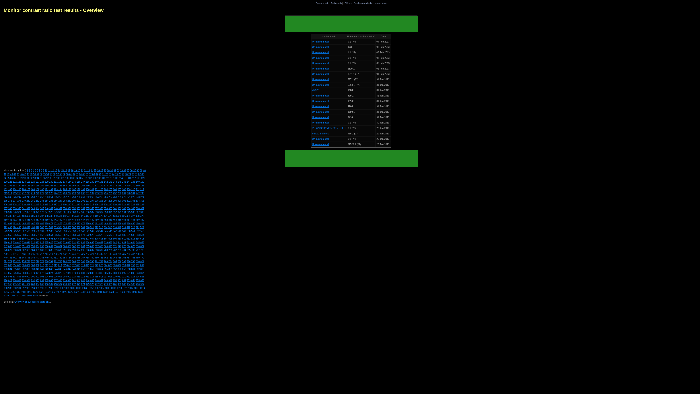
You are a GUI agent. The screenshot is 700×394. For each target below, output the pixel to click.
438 (42, 219)
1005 (90, 288)
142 (106, 181)
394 (124, 212)
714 (28, 254)
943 (83, 280)
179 (133, 185)
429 (142, 216)
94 (37, 178)
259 (74, 197)
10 (46, 170)
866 (15, 273)
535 (60, 231)
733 (115, 254)
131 (56, 181)
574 (97, 235)
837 (24, 269)
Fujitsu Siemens (320, 133)
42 (8, 174)
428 (137, 216)
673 (124, 246)
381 (65, 212)
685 (37, 250)
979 (106, 284)
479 (88, 223)
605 (97, 238)
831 (137, 265)
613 (133, 238)
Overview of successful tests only (32, 301)
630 (69, 242)
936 (51, 280)
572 (88, 235)
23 (88, 170)
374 (33, 212)
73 (110, 174)
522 (142, 227)
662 (74, 246)
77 (123, 174)
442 (60, 219)
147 (129, 181)
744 (24, 257)
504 (60, 227)
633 (83, 242)
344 (37, 208)
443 (65, 219)
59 (64, 174)
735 (124, 254)
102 (67, 178)
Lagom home (380, 3)
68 (93, 174)
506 (69, 227)
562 (42, 235)
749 (46, 257)
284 (46, 200)
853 (97, 269)
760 (97, 257)
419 (96, 216)
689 (56, 250)
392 (115, 212)
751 (56, 257)
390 (106, 212)
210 (133, 189)
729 (96, 254)
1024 (58, 292)
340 (19, 208)
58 (60, 174)
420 (101, 216)
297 (106, 200)
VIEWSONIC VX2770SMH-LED (328, 128)
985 (133, 284)
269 (119, 197)
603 (88, 238)
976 (92, 284)
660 (65, 246)
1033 (111, 292)
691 (65, 250)
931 (28, 280)
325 (92, 204)
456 (124, 219)
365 (133, 208)
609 (115, 238)
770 (142, 257)
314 (42, 204)
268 (115, 197)
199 (83, 189)
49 (31, 174)
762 (106, 257)
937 (56, 280)
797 (124, 261)
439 (46, 219)
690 (60, 250)
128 (42, 181)
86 (11, 178)
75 (116, 174)
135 (74, 181)
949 (110, 280)
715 (33, 254)
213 (5, 193)
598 (65, 238)
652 (28, 246)
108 (94, 178)
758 (88, 257)
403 (24, 216)
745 (28, 257)
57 (57, 174)
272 (133, 197)
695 (83, 250)
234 (101, 193)
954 (133, 280)
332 (124, 204)
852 (92, 269)
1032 (105, 292)
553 (142, 231)
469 (42, 223)
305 (142, 200)
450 (97, 219)
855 (106, 269)
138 (88, 181)
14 (59, 170)
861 (133, 269)
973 (78, 284)
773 (15, 261)
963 (33, 284)
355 (88, 208)
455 (119, 219)
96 (44, 178)
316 (51, 204)
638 (106, 242)
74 (113, 174)
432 (15, 219)
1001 (66, 288)
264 (97, 197)
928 (15, 280)
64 (80, 174)
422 (110, 216)
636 (97, 242)
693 (74, 250)
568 (69, 235)
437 (37, 219)
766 (124, 257)
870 (33, 273)
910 (74, 276)
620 (24, 242)
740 (5, 257)
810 (42, 265)
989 (10, 288)
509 (83, 227)
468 (37, 223)
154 (19, 185)
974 (83, 284)
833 (5, 269)
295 (97, 200)
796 (119, 261)
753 (65, 257)
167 (78, 185)
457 (129, 219)
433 (19, 219)
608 (110, 238)
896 (10, 276)
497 (28, 227)
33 (121, 170)
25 (95, 170)
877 (65, 273)
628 (60, 242)
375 (37, 212)
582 (133, 235)
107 (90, 178)
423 (115, 216)
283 (42, 200)
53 (44, 174)
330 (115, 204)
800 (138, 261)
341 (24, 208)
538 (74, 231)
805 (19, 265)
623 (37, 242)
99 (54, 178)
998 (51, 288)
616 (5, 242)
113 (116, 178)
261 (83, 197)
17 (69, 170)
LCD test (347, 3)
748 (42, 257)
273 (138, 197)
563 (46, 235)
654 (37, 246)
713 (24, 254)
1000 (60, 288)
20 (78, 170)
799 (133, 261)
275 (5, 200)
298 (110, 200)
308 (15, 204)
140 (97, 181)
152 (10, 185)
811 (46, 265)
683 (28, 250)
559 (28, 235)
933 (37, 280)
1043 (29, 295)
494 (15, 227)
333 (128, 204)
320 (69, 204)
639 (110, 242)
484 (110, 223)
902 (37, 276)
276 (10, 200)
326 (96, 204)
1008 (107, 288)
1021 (41, 292)
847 (69, 269)
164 (65, 185)
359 (106, 208)
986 (138, 284)
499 (37, 227)
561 (37, 235)
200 (88, 189)
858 (119, 269)
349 (60, 208)
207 (119, 189)
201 (92, 189)
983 (124, 284)
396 (133, 212)
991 (19, 288)
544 (101, 231)
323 (83, 204)
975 (88, 284)
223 (51, 193)
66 (87, 174)
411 (60, 216)
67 (90, 174)
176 (119, 185)
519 (128, 227)
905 (51, 276)
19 (75, 170)
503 (56, 227)
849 (78, 269)
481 (97, 223)
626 (51, 242)
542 (92, 231)
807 (28, 265)
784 (65, 261)
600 (74, 238)
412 (65, 216)
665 (88, 246)
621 (28, 242)
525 (15, 231)
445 (74, 219)
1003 (78, 288)
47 (24, 174)
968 (56, 284)
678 (5, 250)
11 (49, 170)
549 (124, 231)
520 (133, 227)
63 (77, 174)
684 (33, 250)
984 (129, 284)
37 (134, 170)
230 (83, 193)
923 (133, 276)
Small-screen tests (363, 3)
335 (137, 204)
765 (119, 257)
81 (136, 174)
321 (74, 204)
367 (142, 208)
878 (69, 273)
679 (10, 250)
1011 (124, 288)
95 (41, 178)
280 (28, 200)
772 (10, 261)
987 (142, 284)
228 (74, 193)
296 (101, 200)
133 (65, 181)
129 (46, 181)
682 (24, 250)
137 (83, 181)
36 (131, 170)
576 (106, 235)
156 (28, 185)
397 (138, 212)
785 (69, 261)
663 (78, 246)
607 (106, 238)
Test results (336, 3)
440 (51, 219)
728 (92, 254)
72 (106, 174)
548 (119, 231)
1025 (64, 292)
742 (15, 257)
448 (88, 219)
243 (142, 193)
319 (65, 204)
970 (65, 284)
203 (101, 189)
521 (137, 227)
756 (78, 257)
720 (55, 254)
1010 (119, 288)
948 (106, 280)
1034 (117, 292)
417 (87, 216)
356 (92, 208)
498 (33, 227)
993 (28, 288)
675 (133, 246)
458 (133, 219)
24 (92, 170)
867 (19, 273)
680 (15, 250)
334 (133, 204)
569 (74, 235)
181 (142, 185)
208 (124, 189)
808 (33, 265)
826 (115, 265)
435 (28, 219)
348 (56, 208)
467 (33, 223)
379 (56, 212)
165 (69, 185)
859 (124, 269)
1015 (6, 292)
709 (5, 254)
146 (124, 181)
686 (42, 250)
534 (56, 231)
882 (88, 273)
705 (129, 250)
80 (133, 174)
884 (97, 273)
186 (24, 189)
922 (128, 276)
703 (119, 250)
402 (19, 216)
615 (142, 238)
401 (15, 216)
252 (42, 197)
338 (10, 208)
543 (97, 231)
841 (42, 269)
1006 (95, 288)
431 (10, 219)
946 (97, 280)
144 (115, 181)
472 (56, 223)
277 (15, 200)
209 (129, 189)
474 (65, 223)
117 (134, 178)
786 (74, 261)
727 (87, 254)
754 (69, 257)
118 (138, 178)
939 (65, 280)
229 (78, 193)
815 (65, 265)
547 (115, 231)
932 (33, 280)
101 (63, 178)
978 (101, 284)
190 (42, 189)
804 (15, 265)
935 (46, 280)
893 (138, 273)
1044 (35, 295)
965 (42, 284)
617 (10, 242)
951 (119, 280)
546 (110, 231)
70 (100, 174)
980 (110, 284)
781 (51, 261)
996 (42, 288)
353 (78, 208)
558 (24, 235)
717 (42, 254)
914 (92, 276)
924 (137, 276)
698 (97, 250)
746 (33, 257)
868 (24, 273)
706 (133, 250)
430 (5, 219)
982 (119, 284)
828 (124, 265)
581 (129, 235)
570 (78, 235)
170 (92, 185)
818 (78, 265)
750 (51, 257)
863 (142, 269)
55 (51, 174)
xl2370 (315, 90)
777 (33, 261)
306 (5, 204)
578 (115, 235)
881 (83, 273)
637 (101, 242)
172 (101, 185)
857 (115, 269)
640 (115, 242)
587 (15, 238)
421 (106, 216)
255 (56, 197)
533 (51, 231)
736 (128, 254)
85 (8, 178)
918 (110, 276)
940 (69, 280)
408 (46, 216)
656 (46, 246)
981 (115, 284)
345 (42, 208)
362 (119, 208)
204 (106, 189)
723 (69, 254)
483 (106, 223)
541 (88, 231)
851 (88, 269)
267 (110, 197)
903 (42, 276)
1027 (76, 292)
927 (10, 280)
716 (37, 254)
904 (46, 276)
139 (92, 181)
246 (15, 197)
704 (124, 250)
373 (28, 212)
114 (121, 178)
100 (58, 178)
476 (74, 223)
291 (78, 200)
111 (108, 178)
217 (24, 193)
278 (19, 200)
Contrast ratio (322, 3)
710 (10, 254)
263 (92, 197)
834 (10, 269)
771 (5, 261)
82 (139, 174)
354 (83, 208)
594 (46, 238)
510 (88, 227)
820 (87, 265)
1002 (72, 288)
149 (138, 181)
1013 (136, 288)
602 (83, 238)
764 (115, 257)
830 (133, 265)
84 (5, 178)
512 (96, 227)
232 (92, 193)
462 (10, 223)
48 (28, 174)
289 (69, 200)
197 (74, 189)
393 (119, 212)
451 (101, 219)
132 (60, 181)
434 (24, 219)
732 (110, 254)
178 (129, 185)
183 (10, 189)
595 (51, 238)
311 (28, 204)
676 (138, 246)
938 (60, 280)
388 (97, 212)
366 (138, 208)
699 (101, 250)
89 (21, 178)
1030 (93, 292)
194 (60, 189)
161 (51, 185)
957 (5, 284)
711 (14, 254)
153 (15, 185)
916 (101, 276)
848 (74, 269)
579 (119, 235)
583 (138, 235)
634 (88, 242)
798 (129, 261)
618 (15, 242)
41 (5, 174)
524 (10, 231)
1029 (87, 292)
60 (67, 174)
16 (65, 170)
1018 (23, 292)
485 (115, 223)
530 (37, 231)
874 (51, 273)
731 (106, 254)
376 (42, 212)
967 (51, 284)
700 (106, 250)
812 (51, 265)
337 (5, 208)
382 (69, 212)
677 (142, 246)
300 (119, 200)
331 (119, 204)
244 (5, 197)
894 (142, 273)
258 (69, 197)
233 (97, 193)
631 (74, 242)
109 (99, 178)
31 (115, 170)
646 (142, 242)
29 (108, 170)
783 (60, 261)
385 (83, 212)
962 (28, 284)
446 (78, 219)
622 (33, 242)
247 (19, 197)
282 (37, 200)
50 (34, 174)
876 (60, 273)
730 (101, 254)
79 (129, 174)
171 (97, 185)
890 (124, 273)
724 (74, 254)
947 (101, 280)
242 (138, 193)
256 (60, 197)
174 (110, 185)
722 (65, 254)
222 (46, 193)
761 (101, 257)
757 (83, 257)
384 (78, 212)
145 (119, 181)
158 (37, 185)
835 (15, 269)
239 (124, 193)
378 (51, 212)
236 (110, 193)
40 (144, 170)
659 (60, 246)
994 (33, 288)
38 (138, 170)
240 (129, 193)
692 (69, 250)
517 (119, 227)
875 (56, 273)
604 (92, 238)
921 (124, 276)
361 (115, 208)
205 (110, 189)
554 (5, 235)
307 (10, 204)
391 (110, 212)
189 (37, 189)
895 (5, 276)
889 (119, 273)
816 (69, 265)
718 (46, 254)
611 (124, 238)
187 (28, 189)
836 (19, 269)
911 (78, 276)
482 (101, 223)
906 (56, 276)
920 (119, 276)
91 (28, 178)
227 (69, 193)
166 (74, 185)
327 (101, 204)
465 (24, 223)
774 (19, 261)
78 (126, 174)
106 (85, 178)
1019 (29, 292)
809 (37, 265)
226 (65, 193)
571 (83, 235)
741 (10, 257)
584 (142, 235)
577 (110, 235)
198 (78, 189)
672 (119, 246)
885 (101, 273)
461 (5, 223)
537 (69, 231)
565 (56, 235)
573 (92, 235)
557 (19, 235)
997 (46, 288)
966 (46, 284)
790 (92, 261)
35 (128, 170)
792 (101, 261)
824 (106, 265)
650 (19, 246)
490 (138, 223)
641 (119, 242)
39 (141, 170)
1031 (99, 292)
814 (60, 265)
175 (115, 185)
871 (37, 273)
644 (133, 242)
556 (15, 235)
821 (92, 265)
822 (96, 265)
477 (78, 223)
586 (10, 238)
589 (24, 238)
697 (92, 250)
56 (54, 174)
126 (33, 181)
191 (46, 189)
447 (83, 219)
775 (24, 261)
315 (46, 204)
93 (34, 178)
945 (92, 280)
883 (92, 273)
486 (119, 223)
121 (10, 181)
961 (24, 284)
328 (106, 204)
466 (28, 223)
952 (124, 280)
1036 (128, 292)
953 (129, 280)
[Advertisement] (351, 24)
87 (14, 178)
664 (83, 246)
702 (115, 250)
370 (15, 212)
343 (33, 208)
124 (24, 181)
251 (37, 197)
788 (83, 261)
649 (15, 246)
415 (78, 216)
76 (119, 174)
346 (46, 208)
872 (42, 273)
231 (88, 193)
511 (92, 227)
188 (33, 189)
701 (110, 250)
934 (42, 280)
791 (97, 261)
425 (124, 216)
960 (19, 284)
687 (46, 250)
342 (28, 208)
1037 (134, 292)
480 (92, 223)
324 (87, 204)
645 (138, 242)
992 (24, 288)
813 (55, 265)
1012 (130, 288)
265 (101, 197)
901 (33, 276)
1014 (142, 288)
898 (19, 276)
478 (83, 223)
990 (15, 288)
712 (19, 254)
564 (51, 235)
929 (19, 280)
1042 (23, 295)
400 (10, 216)
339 (15, 208)
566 (60, 235)
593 (42, 238)
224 (56, 193)
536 (65, 231)
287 (60, 200)
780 (46, 261)
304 (138, 200)
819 (83, 265)
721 (60, 254)
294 (92, 200)
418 (92, 216)
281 (33, 200)
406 (37, 216)
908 (65, 276)
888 (115, 273)
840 (37, 269)
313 (37, 204)
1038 (140, 292)
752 (60, 257)
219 (33, 193)
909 (69, 276)
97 (47, 178)
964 (37, 284)
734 (119, 254)
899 (24, 276)
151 (5, 185)
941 (74, 280)
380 (60, 212)
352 (74, 208)
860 (129, 269)
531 (42, 231)
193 (56, 189)
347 (51, 208)
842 (46, 269)
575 (101, 235)
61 (70, 174)
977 (97, 284)
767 (129, 257)
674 (129, 246)
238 (119, 193)
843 (51, 269)
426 (128, 216)
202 (97, 189)
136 (78, 181)
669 (106, 246)
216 (19, 193)
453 (110, 219)
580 (124, 235)
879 (74, 273)
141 (101, 181)
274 (142, 197)
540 (83, 231)
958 (10, 284)
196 (69, 189)
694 (78, 250)
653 (33, 246)
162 (56, 185)
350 (65, 208)
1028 (82, 292)
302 (129, 200)
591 (33, 238)
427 (133, 216)
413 (69, 216)
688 (51, 250)
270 (124, 197)
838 (28, 269)
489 (133, 223)
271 (129, 197)
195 (65, 189)
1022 (47, 292)
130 (51, 181)
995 (37, 288)
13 (56, 170)
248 (24, 197)
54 (47, 174)
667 (97, 246)
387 (92, 212)
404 (28, 216)
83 (142, 174)
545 (106, 231)
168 (83, 185)
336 (142, 204)
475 (69, 223)
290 (74, 200)
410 (56, 216)
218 (28, 193)
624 (42, 242)
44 (14, 174)
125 (28, 181)
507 (74, 227)
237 (115, 193)
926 (5, 280)
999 (56, 288)
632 (78, 242)
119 (143, 178)
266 (106, 197)
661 (69, 246)
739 (142, 254)
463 (15, 223)
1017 (17, 292)
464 (19, 223)
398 (142, 212)
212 (142, 189)
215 (15, 193)
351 (69, 208)
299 (115, 200)
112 (112, 178)
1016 (12, 292)
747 (37, 257)
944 (88, 280)
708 (142, 250)
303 (133, 200)
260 (78, 197)
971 (69, 284)
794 (110, 261)
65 (83, 174)
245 (10, 197)
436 (33, 219)
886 (106, 273)
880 (78, 273)
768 (133, 257)
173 (106, 185)
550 (129, 231)
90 (24, 178)
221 (42, 193)
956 (142, 280)
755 (74, 257)
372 (24, 212)
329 (110, 204)
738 (137, 254)
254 (51, 197)
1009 (113, 288)
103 (72, 178)
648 (10, 246)
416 (83, 216)
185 (19, 189)
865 (10, 273)
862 (138, 269)
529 (33, 231)
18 (72, 170)
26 (98, 170)
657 (51, 246)
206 (115, 189)
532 (46, 231)
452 (106, 219)
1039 (6, 295)
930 (24, 280)
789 (88, 261)
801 (142, 261)
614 (137, 238)
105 (81, 178)
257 (65, 197)
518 (124, 227)
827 (119, 265)
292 (83, 200)
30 (111, 170)
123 (19, 181)
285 (51, 200)
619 (19, 242)
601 (78, 238)
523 (5, 231)
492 (5, 227)
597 (60, 238)
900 (28, 276)
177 (124, 185)
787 (78, 261)
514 (106, 227)
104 (76, 178)
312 (33, 204)
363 (124, 208)
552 (138, 231)
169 (88, 185)
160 (46, 185)
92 (31, 178)
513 (101, 227)
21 (82, 170)
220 (37, 193)
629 (65, 242)
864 (5, 273)
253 (46, 197)
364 (129, 208)
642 (124, 242)
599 (69, 238)
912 (83, 276)
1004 (84, 288)
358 (101, 208)
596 (56, 238)
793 (106, 261)
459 (138, 219)
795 (115, 261)
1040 (12, 295)
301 (124, 200)
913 (87, 276)
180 (138, 185)
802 (5, 265)
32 (118, 170)
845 (60, 269)
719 (51, 254)
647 (5, 246)
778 (37, 261)
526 (19, 231)
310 (24, 204)
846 (65, 269)
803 (10, 265)
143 (110, 181)
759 (92, 257)
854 (101, 269)
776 (28, 261)
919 (115, 276)
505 (65, 227)
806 (24, 265)
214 (10, 193)
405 (33, 216)
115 (125, 178)
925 (142, 276)
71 (103, 174)
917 (106, 276)
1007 (101, 288)
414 (74, 216)
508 (78, 227)
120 (5, 181)
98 (51, 178)
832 (142, 265)
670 (110, 246)
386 (88, 212)
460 (142, 219)
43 (11, 174)
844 (56, 269)
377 (46, 212)
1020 (35, 292)
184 (15, 189)
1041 (17, 295)
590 (28, 238)
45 (18, 174)
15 (62, 170)
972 (74, 284)
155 (24, 185)
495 (19, 227)
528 (28, 231)
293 (88, 200)
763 (110, 257)
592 (37, 238)
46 (21, 174)
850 (83, 269)
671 (115, 246)
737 (133, 254)
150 (142, 181)
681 (19, 250)
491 (142, 223)
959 (15, 284)
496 (24, 227)
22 (85, 170)
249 (28, 197)
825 (110, 265)
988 (5, 288)
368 (5, 212)
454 (115, 219)
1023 (52, 292)
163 (60, 185)
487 (124, 223)
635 (92, 242)
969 (60, 284)
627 (56, 242)
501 (46, 227)
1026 (70, 292)
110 (103, 178)
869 (28, 273)
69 (97, 174)
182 (5, 189)
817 (74, 265)
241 (133, 193)
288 (65, 200)
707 (138, 250)
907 (60, 276)
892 (133, 273)
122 (15, 181)
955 (138, 280)
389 (101, 212)
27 (101, 170)
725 (78, 254)
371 (19, 212)
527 (24, 231)
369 (10, 212)
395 (129, 212)
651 (24, 246)
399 (5, 216)
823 (101, 265)
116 (129, 178)
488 (129, 223)
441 (56, 219)
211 (137, 189)
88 (18, 178)
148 (133, 181)
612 (128, 238)
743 (19, 257)
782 (56, 261)
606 (101, 238)
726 (83, 254)
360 (110, 208)
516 (115, 227)
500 (42, 227)
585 (5, 238)
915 (96, 276)
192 (51, 189)
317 (55, 204)
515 (110, 227)
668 (101, 246)
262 (88, 197)
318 (60, 204)
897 (15, 276)
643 (129, 242)
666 (92, 246)
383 (74, 212)
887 (110, 273)
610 (119, 238)
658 (56, 246)
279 (24, 200)
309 (19, 204)
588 (19, 238)
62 (74, 174)
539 (78, 231)
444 (69, 219)
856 (110, 269)
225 (60, 193)
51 (37, 174)
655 (42, 246)
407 (42, 216)
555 (10, 235)
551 (133, 231)
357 (97, 208)
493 (10, 227)
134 (69, 181)
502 (51, 227)
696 (88, 250)
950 (115, 280)
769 (138, 257)
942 (78, 280)
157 (33, 185)
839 (33, 269)
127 (37, 181)
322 (78, 204)
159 (42, 185)
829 (128, 265)
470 (46, 223)
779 (42, 261)
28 (105, 170)
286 (56, 200)
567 (65, 235)
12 (52, 170)
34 (124, 170)
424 (119, 216)
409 (51, 216)
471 (51, 223)
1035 (122, 292)
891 (129, 273)
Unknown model (320, 41)
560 (33, 235)
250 (33, 197)
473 (60, 223)
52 (41, 174)
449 (92, 219)
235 (106, 193)
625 (46, 242)
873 (46, 273)
